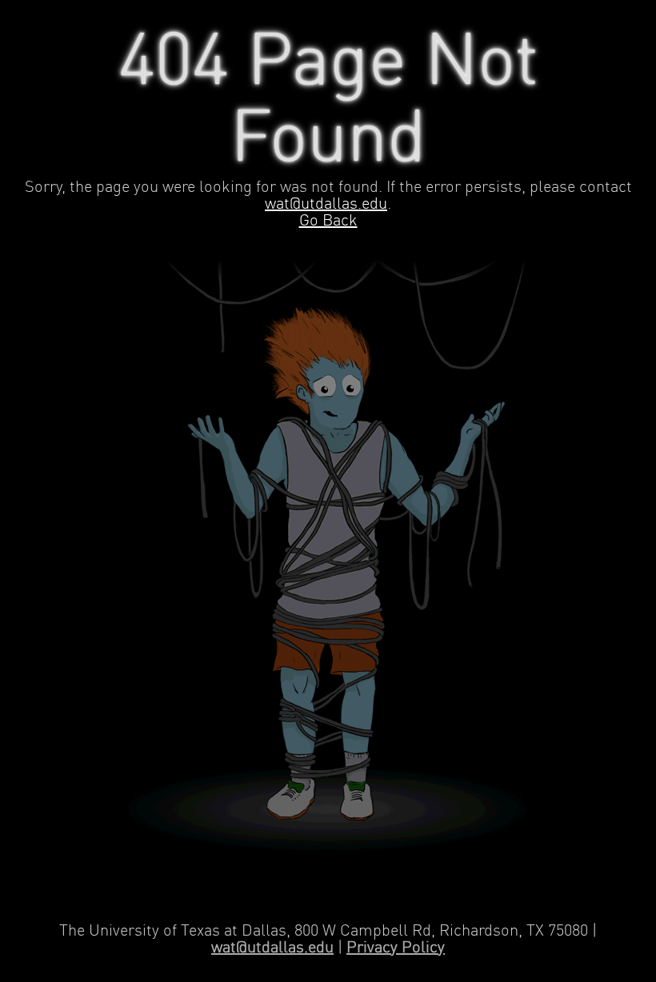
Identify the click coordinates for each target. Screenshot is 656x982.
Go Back (328, 221)
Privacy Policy (395, 948)
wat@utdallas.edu (326, 204)
